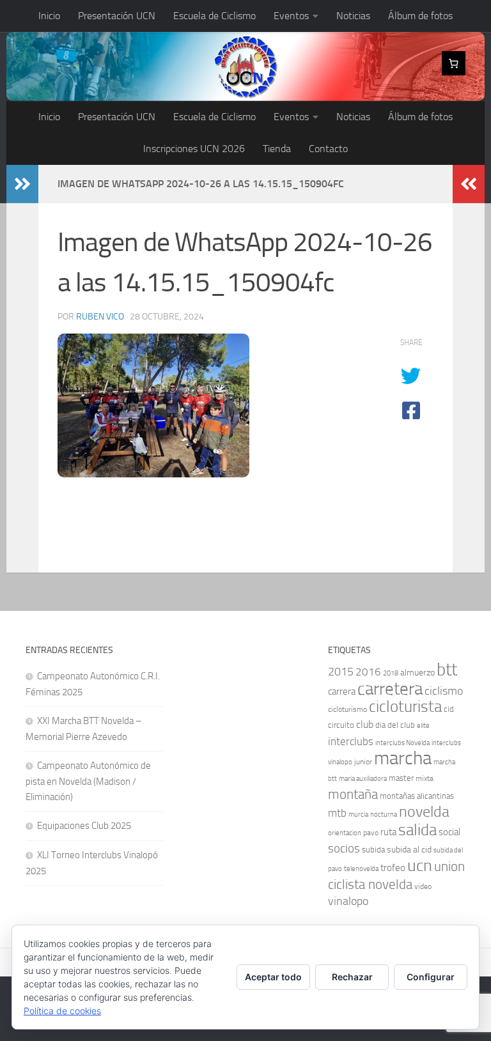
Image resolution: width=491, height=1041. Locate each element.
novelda (424, 811)
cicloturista (405, 706)
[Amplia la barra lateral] (22, 184)
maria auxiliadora (363, 779)
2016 (368, 671)
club (364, 724)
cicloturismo (347, 709)
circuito (341, 725)
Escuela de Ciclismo (214, 16)
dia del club (395, 725)
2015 (341, 672)
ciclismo (444, 691)
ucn (419, 865)
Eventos (291, 16)
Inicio (49, 16)
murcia (358, 814)
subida (373, 849)
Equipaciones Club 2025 (84, 825)
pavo (370, 832)
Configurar (431, 976)
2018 (390, 673)
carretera (390, 689)
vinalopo (348, 901)
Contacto (328, 149)
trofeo (392, 868)
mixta (424, 778)
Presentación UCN (116, 16)
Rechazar (352, 976)
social (449, 832)
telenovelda (361, 869)
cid (449, 709)
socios (344, 848)
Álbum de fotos (420, 16)
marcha (403, 758)
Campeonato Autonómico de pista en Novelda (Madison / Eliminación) (88, 781)
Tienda (277, 149)
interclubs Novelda (402, 743)
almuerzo (417, 672)
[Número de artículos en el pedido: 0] (454, 63)
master (401, 778)
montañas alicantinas (417, 796)
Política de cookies (62, 1010)
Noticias (353, 16)
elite (423, 725)
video (423, 886)
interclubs (350, 741)
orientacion (344, 833)
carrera (341, 691)
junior (363, 761)
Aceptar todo (273, 976)
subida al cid (409, 849)
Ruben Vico (100, 316)
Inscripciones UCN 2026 (194, 149)
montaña (353, 794)
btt (447, 669)
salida (417, 830)
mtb (337, 812)
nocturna (383, 814)
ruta (388, 832)
